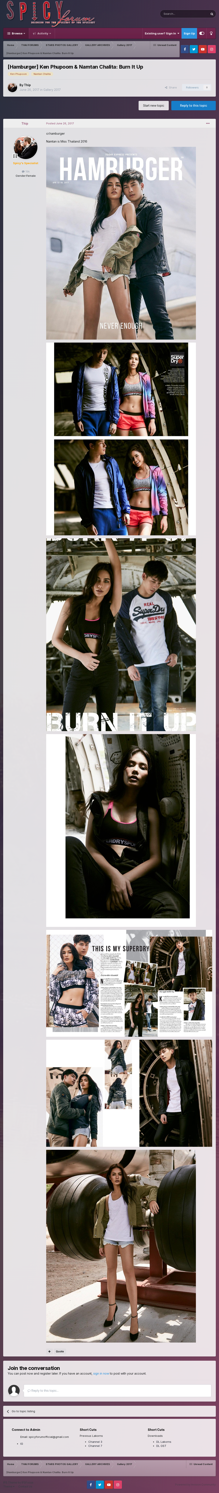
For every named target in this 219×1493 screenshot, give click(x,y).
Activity (42, 33)
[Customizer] (201, 33)
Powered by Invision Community (195, 1484)
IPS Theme (10, 1482)
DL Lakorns (163, 1441)
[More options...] (208, 123)
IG (21, 1443)
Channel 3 (95, 1441)
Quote (60, 1351)
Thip (27, 85)
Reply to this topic (193, 105)
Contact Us (25, 1486)
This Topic (195, 13)
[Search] (212, 14)
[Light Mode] (211, 33)
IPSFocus (27, 1482)
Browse (16, 33)
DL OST (161, 1445)
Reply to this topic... (45, 1390)
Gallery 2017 (52, 89)
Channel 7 (95, 1445)
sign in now (101, 1373)
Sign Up (189, 33)
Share (172, 87)
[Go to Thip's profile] (12, 87)
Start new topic (153, 105)
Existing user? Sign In (161, 33)
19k (27, 171)
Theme (8, 1486)
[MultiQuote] (49, 1352)
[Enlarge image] (121, 243)
